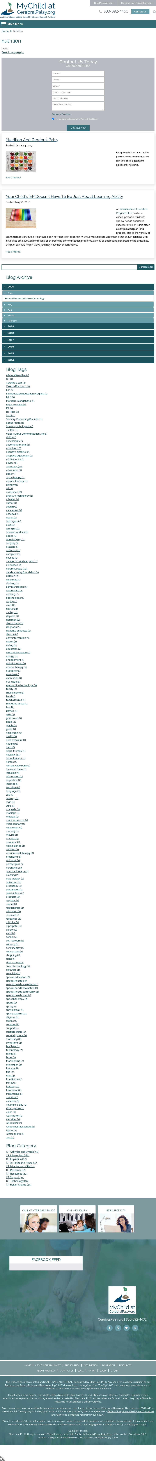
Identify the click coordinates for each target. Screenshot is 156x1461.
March (11, 315)
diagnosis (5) (13, 627)
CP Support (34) (15, 1177)
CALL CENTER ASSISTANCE (38, 1210)
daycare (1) (12, 616)
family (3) (11, 689)
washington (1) (14, 1115)
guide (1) (11, 729)
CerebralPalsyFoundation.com (136, 3)
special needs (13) (16, 980)
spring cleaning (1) (16, 1013)
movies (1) (12, 834)
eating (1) (11, 645)
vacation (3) (12, 1101)
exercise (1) (12, 674)
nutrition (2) (12, 849)
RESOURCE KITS (116, 1210)
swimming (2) (13, 1039)
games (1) (11, 710)
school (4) (11, 937)
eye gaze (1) (13, 681)
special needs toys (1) (18, 995)
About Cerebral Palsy (48, 1365)
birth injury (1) (13, 521)
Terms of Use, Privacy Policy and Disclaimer (28, 1385)
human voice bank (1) (18, 765)
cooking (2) (12, 594)
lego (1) (10, 802)
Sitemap (115, 1371)
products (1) (13, 896)
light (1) (10, 805)
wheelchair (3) (14, 1123)
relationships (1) (15, 907)
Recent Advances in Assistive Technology (24, 298)
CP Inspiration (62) (16, 1159)
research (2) (13, 915)
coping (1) (11, 601)
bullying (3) (12, 543)
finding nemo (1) (15, 692)
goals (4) (11, 721)
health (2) (11, 736)
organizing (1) (13, 856)
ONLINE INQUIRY (77, 1210)
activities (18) (13, 448)
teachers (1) (13, 1046)
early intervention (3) (17, 638)
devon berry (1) (14, 623)
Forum (92, 1371)
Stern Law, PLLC (98, 1382)
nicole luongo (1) (15, 845)
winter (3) (11, 1130)
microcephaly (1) (15, 824)
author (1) (11, 503)
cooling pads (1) (15, 597)
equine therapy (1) (16, 667)
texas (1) (11, 1057)
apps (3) (10, 473)
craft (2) (10, 605)
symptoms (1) (14, 1042)
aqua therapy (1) (15, 477)
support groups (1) (16, 1035)
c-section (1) (13, 550)
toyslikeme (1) (14, 1079)
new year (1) (13, 842)
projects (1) (12, 900)
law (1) (9, 794)
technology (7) (14, 1050)
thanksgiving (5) (15, 1061)
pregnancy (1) (14, 886)
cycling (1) (12, 612)
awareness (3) (14, 510)
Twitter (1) (12, 430)
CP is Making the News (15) (21, 1162)
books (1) (11, 535)
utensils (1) (12, 1097)
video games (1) (15, 1108)
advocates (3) (14, 470)
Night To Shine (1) (16, 404)
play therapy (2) (15, 878)
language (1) (13, 791)
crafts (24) (12, 608)
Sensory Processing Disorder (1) (24, 419)
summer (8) (12, 1024)
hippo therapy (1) (15, 751)
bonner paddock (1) (17, 532)
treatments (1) (14, 1093)
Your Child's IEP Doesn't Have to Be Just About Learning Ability (64, 196)
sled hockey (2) (14, 962)
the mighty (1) (14, 1064)
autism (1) (11, 506)
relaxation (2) (13, 911)
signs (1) (10, 958)
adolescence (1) (15, 459)
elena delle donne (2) (18, 652)
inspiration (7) (13, 780)
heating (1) (12, 743)
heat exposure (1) (16, 740)
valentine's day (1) (16, 1104)
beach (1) (11, 517)
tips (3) (10, 1071)
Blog (81, 1371)
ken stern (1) (13, 787)
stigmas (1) (12, 1017)
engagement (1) (15, 659)
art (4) (9, 488)
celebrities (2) (13, 565)
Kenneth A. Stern (103, 1434)
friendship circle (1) (16, 703)
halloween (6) (14, 732)
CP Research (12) (16, 1170)
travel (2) (11, 1082)
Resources (125, 1365)
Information (91, 1365)
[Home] (28, 10)
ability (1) (11, 437)
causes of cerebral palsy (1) (21, 561)
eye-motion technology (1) (21, 685)
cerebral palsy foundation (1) (22, 572)
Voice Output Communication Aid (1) (26, 433)
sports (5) (11, 1002)
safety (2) (11, 929)
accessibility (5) (14, 441)
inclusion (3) (12, 772)
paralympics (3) (14, 864)
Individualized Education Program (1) (27, 393)
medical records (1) (17, 820)
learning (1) (12, 798)
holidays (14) (13, 754)
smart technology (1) (18, 966)
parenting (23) (14, 867)
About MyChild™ (46, 1371)
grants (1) (11, 725)
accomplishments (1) (18, 444)
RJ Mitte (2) (12, 411)
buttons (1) (12, 546)
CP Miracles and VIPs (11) (20, 1166)
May (10, 304)
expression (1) (14, 678)
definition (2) (13, 619)
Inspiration (108, 1365)
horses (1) (11, 762)
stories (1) (11, 1020)
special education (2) (18, 977)
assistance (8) (14, 492)
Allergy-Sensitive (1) (17, 375)
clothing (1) (12, 583)
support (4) (12, 1028)
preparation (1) (14, 889)
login (2, 1458)
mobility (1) (12, 831)
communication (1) (16, 586)
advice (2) (11, 462)
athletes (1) (12, 499)
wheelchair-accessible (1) (20, 1126)
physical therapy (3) (17, 871)
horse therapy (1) (15, 758)
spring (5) (11, 1006)
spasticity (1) (13, 973)
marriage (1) (13, 813)
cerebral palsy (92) (16, 568)
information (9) (14, 776)
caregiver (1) (13, 554)
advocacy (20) (14, 466)
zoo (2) (10, 1137)
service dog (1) (14, 951)
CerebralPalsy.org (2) (18, 386)
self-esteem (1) (15, 940)
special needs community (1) (22, 991)
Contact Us (140, 11)
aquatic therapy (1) (16, 481)
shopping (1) (13, 955)
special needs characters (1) (22, 988)
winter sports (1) (15, 1133)
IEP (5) (9, 390)
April (10, 310)
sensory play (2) (15, 947)
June (10, 293)
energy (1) (12, 656)
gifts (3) (10, 714)
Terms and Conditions (61, 114)
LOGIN (103, 1371)
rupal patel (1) (14, 926)
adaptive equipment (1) (19, 455)
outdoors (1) (13, 860)
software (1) (13, 969)
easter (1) (11, 641)
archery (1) (12, 484)
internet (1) (12, 783)
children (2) (12, 576)
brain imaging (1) (15, 539)
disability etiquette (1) (18, 630)
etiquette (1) (13, 670)
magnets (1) (13, 809)
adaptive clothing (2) (17, 452)
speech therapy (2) (17, 999)
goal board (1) (14, 718)
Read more (14, 178)
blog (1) (10, 524)
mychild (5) (12, 838)
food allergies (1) (15, 700)
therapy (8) (12, 1068)
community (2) (14, 590)
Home (5, 31)
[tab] (78, 292)
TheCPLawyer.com (103, 3)
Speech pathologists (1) (19, 426)
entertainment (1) (16, 663)
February (12, 321)
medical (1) (12, 816)
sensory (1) (12, 944)
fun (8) (10, 707)
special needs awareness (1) (22, 984)
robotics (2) (12, 922)
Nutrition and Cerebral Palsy (32, 140)
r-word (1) (11, 904)
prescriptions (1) (15, 893)
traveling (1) (12, 1086)
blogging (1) (13, 528)
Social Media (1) (15, 422)
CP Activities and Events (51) (22, 1151)
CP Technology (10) (17, 1181)
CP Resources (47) (16, 1173)
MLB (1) (10, 397)
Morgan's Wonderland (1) (20, 400)
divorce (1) (12, 634)
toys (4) (10, 1075)
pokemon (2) (13, 882)
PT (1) (9, 408)
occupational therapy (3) (20, 853)
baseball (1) (12, 514)
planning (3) (12, 875)
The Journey (72, 1365)
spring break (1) (14, 1009)
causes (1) (12, 557)
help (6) (10, 747)
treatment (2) (13, 1090)
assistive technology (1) (19, 495)
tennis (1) (11, 1053)
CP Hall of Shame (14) (18, 1184)
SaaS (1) (10, 415)
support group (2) (16, 1031)
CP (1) (9, 379)
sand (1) (10, 933)
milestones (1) (14, 827)
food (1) (10, 696)
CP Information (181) (17, 1155)
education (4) (13, 648)
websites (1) (13, 1119)
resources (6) (13, 918)
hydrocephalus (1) (16, 769)
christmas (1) (13, 579)
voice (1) (11, 1112)
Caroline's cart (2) (16, 382)
